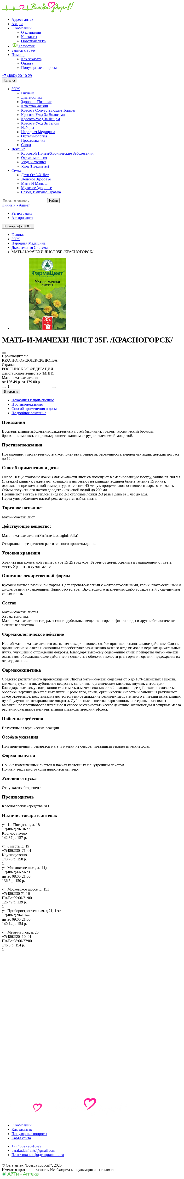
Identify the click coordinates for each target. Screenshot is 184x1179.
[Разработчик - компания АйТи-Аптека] (20, 1175)
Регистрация (22, 213)
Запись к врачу (24, 50)
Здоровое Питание (36, 102)
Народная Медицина (38, 132)
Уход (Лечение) (33, 162)
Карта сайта (21, 1138)
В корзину (11, 391)
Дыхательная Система (30, 247)
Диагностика (31, 97)
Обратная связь (33, 41)
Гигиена (27, 93)
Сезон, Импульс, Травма (41, 192)
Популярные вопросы (39, 67)
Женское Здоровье (36, 179)
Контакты (29, 37)
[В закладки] (4, 353)
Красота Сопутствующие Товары (48, 110)
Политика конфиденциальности (38, 1155)
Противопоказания (27, 404)
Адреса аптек (22, 19)
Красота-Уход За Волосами (43, 115)
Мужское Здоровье (36, 188)
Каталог (9, 80)
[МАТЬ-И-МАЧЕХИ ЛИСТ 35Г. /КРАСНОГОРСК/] (47, 328)
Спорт (26, 145)
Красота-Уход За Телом (40, 123)
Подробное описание (29, 413)
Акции (17, 24)
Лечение (18, 149)
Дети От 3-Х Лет (35, 175)
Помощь (18, 55)
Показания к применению (33, 400)
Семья (17, 170)
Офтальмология (34, 136)
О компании (22, 28)
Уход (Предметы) (35, 166)
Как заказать (31, 59)
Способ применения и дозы (34, 409)
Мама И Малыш (34, 183)
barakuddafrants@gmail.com (33, 1150)
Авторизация (22, 218)
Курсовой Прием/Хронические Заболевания (57, 153)
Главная (18, 235)
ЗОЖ (16, 89)
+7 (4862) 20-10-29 (17, 76)
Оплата (27, 63)
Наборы (27, 127)
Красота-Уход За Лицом (40, 119)
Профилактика (33, 140)
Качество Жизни (34, 106)
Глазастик (26, 46)
